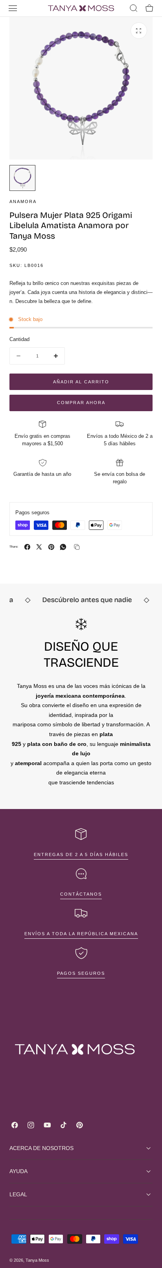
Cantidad (19, 339)
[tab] (22, 178)
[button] (13, 8)
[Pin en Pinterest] (51, 547)
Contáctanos (81, 894)
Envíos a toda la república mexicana (81, 933)
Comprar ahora (81, 402)
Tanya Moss (37, 1260)
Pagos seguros (81, 973)
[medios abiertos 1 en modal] (139, 30)
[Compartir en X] (39, 547)
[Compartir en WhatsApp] (63, 547)
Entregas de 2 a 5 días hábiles (81, 854)
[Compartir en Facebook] (27, 547)
